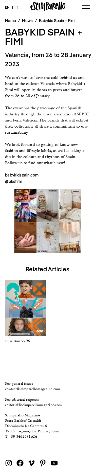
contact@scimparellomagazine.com (32, 388)
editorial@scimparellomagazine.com (33, 404)
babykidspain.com (22, 175)
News (27, 20)
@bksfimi (13, 181)
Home (10, 20)
